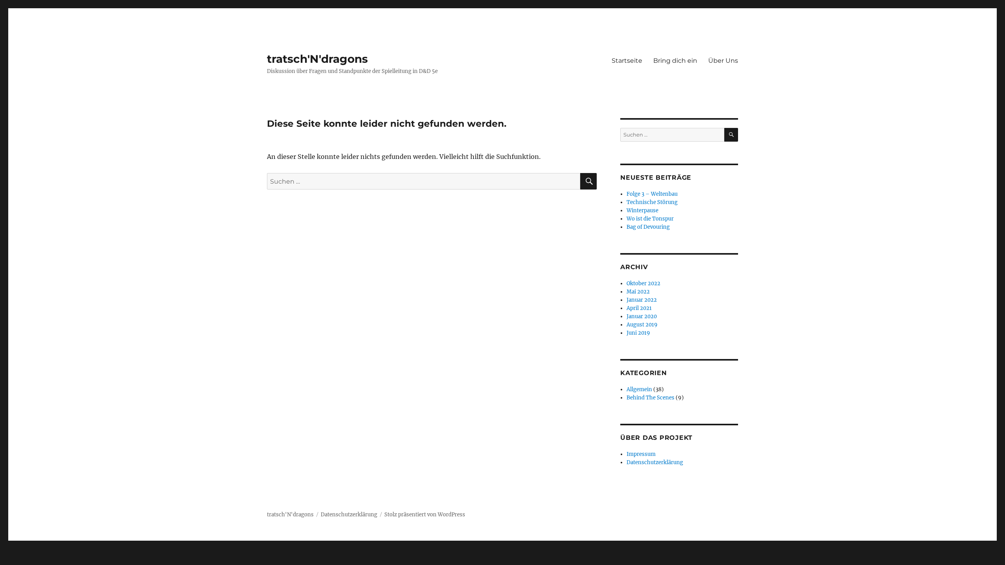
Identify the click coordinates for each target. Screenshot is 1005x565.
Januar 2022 (642, 300)
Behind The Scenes (650, 397)
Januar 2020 (642, 316)
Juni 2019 (638, 333)
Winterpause (642, 210)
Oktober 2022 (643, 283)
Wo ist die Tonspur (650, 218)
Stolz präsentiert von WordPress (424, 514)
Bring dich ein (675, 60)
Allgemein (639, 389)
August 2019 (642, 324)
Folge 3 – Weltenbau (652, 194)
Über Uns (723, 60)
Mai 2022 (638, 291)
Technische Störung (652, 202)
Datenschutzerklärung (655, 462)
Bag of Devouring (648, 227)
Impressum (641, 454)
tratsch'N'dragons (317, 59)
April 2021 (639, 308)
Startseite (627, 60)
